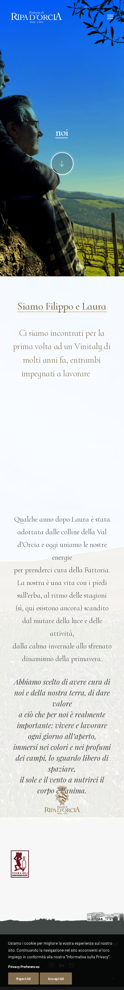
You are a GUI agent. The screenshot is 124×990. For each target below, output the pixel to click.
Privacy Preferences (23, 966)
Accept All (56, 978)
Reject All (23, 978)
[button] (110, 17)
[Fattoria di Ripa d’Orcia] (36, 17)
